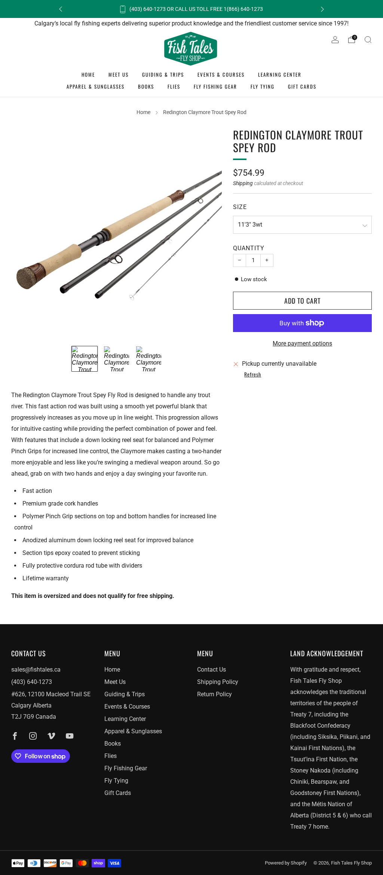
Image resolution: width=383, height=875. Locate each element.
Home (88, 74)
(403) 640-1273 (31, 681)
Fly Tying (263, 86)
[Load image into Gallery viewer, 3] (149, 359)
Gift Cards (302, 86)
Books (146, 86)
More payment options (302, 343)
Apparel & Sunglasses (96, 86)
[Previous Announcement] (60, 9)
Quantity (248, 248)
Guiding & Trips (163, 74)
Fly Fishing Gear (215, 86)
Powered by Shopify (286, 863)
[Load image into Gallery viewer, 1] (84, 359)
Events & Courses (221, 74)
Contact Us (211, 669)
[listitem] (191, 9)
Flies (174, 86)
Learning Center (279, 74)
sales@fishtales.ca (36, 669)
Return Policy (214, 694)
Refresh (252, 374)
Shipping (243, 183)
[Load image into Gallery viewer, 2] (116, 359)
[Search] (368, 39)
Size (240, 207)
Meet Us (118, 74)
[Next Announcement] (322, 9)
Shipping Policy (217, 681)
